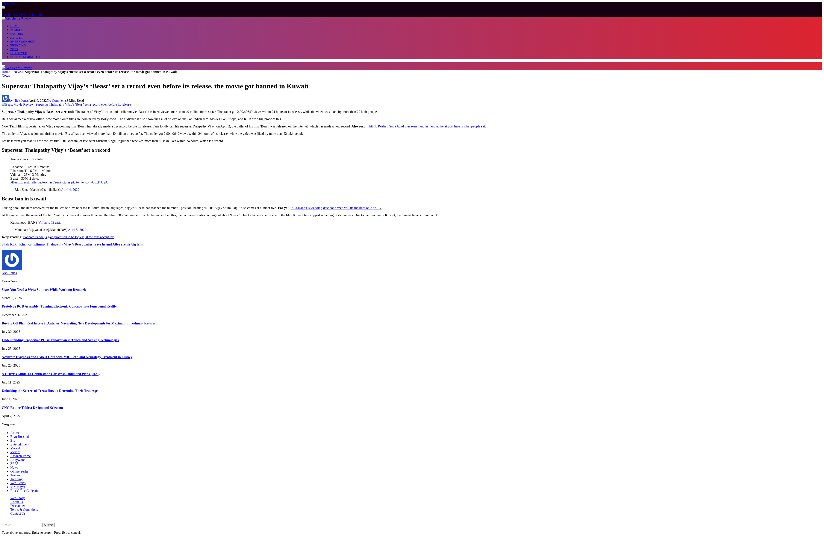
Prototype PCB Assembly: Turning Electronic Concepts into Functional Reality (59, 306)
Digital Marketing (26, 57)
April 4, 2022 (70, 189)
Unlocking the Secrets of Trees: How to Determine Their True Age (50, 391)
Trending (18, 45)
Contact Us (18, 513)
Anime (15, 433)
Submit (48, 525)
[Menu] (3, 65)
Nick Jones (21, 100)
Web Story (17, 498)
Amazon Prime (20, 456)
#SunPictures (61, 182)
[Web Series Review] (17, 18)
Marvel (15, 448)
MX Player (17, 487)
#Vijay (42, 222)
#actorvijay (45, 182)
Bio (12, 440)
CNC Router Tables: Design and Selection (32, 407)
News (17, 72)
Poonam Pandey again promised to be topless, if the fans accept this (68, 237)
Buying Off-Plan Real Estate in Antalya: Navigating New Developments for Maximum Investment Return (78, 323)
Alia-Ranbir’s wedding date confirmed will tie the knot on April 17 (336, 208)
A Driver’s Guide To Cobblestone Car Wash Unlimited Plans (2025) (51, 374)
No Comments (57, 100)
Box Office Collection (25, 491)
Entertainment (23, 41)
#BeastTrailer (29, 182)
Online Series (19, 471)
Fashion (16, 33)
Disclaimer (17, 506)
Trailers (15, 475)
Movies (15, 452)
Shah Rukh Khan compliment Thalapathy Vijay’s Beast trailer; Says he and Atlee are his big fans (72, 244)
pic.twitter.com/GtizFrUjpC (89, 182)
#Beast (15, 182)
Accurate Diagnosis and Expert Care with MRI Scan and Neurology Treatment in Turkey (67, 357)
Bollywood (18, 460)
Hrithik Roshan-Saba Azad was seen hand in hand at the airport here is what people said (426, 126)
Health (16, 37)
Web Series (18, 483)
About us (16, 502)
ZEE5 (14, 49)
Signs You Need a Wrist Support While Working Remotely (44, 289)
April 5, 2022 (77, 230)
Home (15, 26)
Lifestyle (18, 53)
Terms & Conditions (24, 509)
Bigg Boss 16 (19, 436)
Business (17, 30)
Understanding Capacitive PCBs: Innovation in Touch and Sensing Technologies (60, 340)
